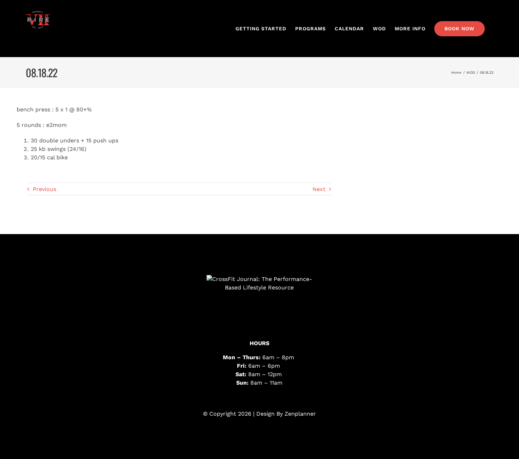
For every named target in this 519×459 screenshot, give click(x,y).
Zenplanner (300, 413)
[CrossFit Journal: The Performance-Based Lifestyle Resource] (259, 301)
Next (319, 189)
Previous (44, 189)
